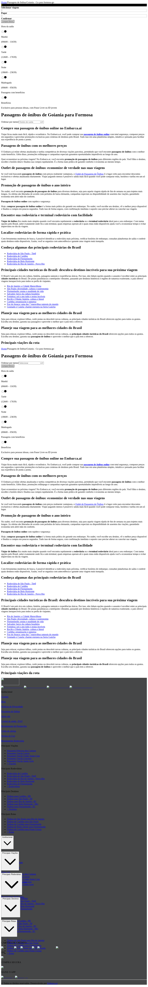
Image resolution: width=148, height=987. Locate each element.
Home (4, 2)
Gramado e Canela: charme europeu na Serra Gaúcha (31, 307)
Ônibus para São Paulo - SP (19, 799)
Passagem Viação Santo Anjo (20, 761)
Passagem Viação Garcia (18, 753)
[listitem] (12, 687)
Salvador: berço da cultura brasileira (23, 294)
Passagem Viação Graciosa (19, 758)
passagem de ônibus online (97, 134)
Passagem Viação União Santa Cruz (23, 756)
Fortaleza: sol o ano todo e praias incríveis (26, 296)
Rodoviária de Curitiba (17, 256)
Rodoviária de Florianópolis (19, 258)
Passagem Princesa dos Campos (21, 750)
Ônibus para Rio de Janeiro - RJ (21, 801)
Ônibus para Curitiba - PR (19, 796)
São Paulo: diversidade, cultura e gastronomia (27, 288)
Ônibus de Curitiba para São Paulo (23, 821)
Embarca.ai (52, 983)
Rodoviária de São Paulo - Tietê (21, 253)
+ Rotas (10, 832)
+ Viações (11, 763)
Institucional (7, 837)
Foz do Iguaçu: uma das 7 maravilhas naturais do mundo (32, 304)
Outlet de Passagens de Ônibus (89, 174)
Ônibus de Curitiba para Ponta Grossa (24, 829)
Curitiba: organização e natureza (21, 301)
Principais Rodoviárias (11, 874)
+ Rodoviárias (13, 786)
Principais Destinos (11, 899)
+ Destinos (12, 809)
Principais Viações (10, 853)
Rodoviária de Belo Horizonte (20, 261)
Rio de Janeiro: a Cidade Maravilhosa (24, 286)
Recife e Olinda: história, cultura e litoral (25, 299)
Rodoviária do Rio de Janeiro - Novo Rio (26, 264)
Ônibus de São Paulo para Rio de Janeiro (25, 819)
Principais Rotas (9, 921)
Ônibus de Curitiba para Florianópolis (24, 824)
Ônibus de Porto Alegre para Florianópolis (26, 827)
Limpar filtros (7, 21)
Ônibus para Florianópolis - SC (21, 806)
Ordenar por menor (10, 122)
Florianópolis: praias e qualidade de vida (25, 291)
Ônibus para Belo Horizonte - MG (22, 804)
